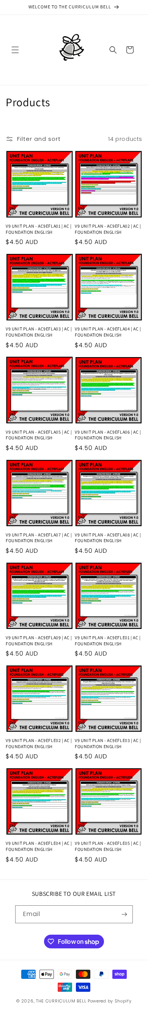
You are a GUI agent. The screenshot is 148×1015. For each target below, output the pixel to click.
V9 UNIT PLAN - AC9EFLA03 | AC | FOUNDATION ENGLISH (39, 332)
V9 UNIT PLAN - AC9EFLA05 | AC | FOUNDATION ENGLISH (39, 435)
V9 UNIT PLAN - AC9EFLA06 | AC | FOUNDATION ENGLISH (108, 435)
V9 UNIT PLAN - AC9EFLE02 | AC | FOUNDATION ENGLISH (39, 743)
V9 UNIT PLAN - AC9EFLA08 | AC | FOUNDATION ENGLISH (108, 538)
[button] (15, 49)
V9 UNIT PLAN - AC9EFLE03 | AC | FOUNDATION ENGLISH (108, 743)
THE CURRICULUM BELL (61, 1001)
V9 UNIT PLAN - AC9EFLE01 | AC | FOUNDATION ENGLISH (108, 640)
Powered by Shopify (110, 1001)
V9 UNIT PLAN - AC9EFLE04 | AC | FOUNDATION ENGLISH (39, 846)
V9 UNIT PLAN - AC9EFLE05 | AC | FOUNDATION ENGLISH (108, 846)
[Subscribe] (124, 914)
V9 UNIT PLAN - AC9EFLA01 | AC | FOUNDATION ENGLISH (39, 229)
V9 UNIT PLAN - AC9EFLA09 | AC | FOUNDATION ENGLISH (39, 640)
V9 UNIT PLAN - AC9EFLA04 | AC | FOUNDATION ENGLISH (108, 332)
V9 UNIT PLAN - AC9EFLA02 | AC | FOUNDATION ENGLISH (108, 229)
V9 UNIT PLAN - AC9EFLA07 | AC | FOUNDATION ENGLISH (39, 538)
